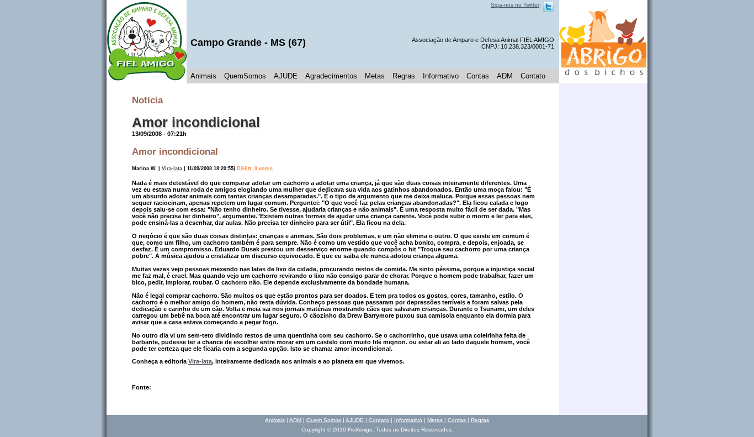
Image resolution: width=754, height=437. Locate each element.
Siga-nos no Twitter (515, 5)
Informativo (441, 76)
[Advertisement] (603, 249)
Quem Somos (323, 420)
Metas (375, 76)
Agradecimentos (331, 76)
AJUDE (286, 76)
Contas (477, 76)
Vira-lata (172, 168)
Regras (403, 76)
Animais (203, 76)
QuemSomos (245, 76)
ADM (505, 76)
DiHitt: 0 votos (255, 168)
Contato (533, 76)
